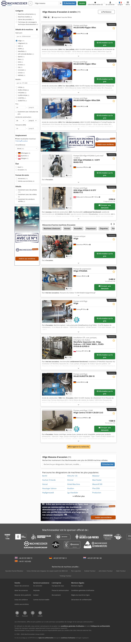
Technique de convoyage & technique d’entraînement (28, 23)
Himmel (70, 480)
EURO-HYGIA (23, 90)
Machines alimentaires (27, 14)
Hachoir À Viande (49, 480)
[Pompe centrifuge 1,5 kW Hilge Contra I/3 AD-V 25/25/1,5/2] (57, 420)
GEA (20, 46)
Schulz (21, 73)
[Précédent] (44, 35)
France (21, 141)
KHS (20, 62)
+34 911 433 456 (25, 561)
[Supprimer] (61, 3)
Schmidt (22, 70)
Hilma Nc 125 (72, 476)
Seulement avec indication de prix (28, 113)
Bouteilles (78, 228)
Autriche (25, 156)
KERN (21, 49)
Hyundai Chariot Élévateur (14, 571)
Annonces (23, 178)
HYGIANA (22, 93)
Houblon (70, 488)
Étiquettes (104, 228)
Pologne (24, 158)
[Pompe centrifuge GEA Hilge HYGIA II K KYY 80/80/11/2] (57, 198)
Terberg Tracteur (65, 576)
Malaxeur (95, 476)
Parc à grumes (76, 571)
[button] (128, 3)
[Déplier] (78, 56)
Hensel (45, 484)
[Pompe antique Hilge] (57, 246)
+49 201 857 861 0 (60, 558)
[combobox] (27, 148)
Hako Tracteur (121, 571)
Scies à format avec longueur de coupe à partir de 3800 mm (47, 571)
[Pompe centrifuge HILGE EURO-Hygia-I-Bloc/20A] (57, 108)
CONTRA (22, 98)
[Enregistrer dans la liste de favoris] (113, 28)
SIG (20, 67)
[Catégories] (30, 3)
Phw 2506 (96, 488)
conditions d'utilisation (68, 638)
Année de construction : (23, 117)
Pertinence (106, 12)
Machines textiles (25, 17)
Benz (20, 59)
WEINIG (21, 75)
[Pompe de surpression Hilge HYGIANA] (57, 279)
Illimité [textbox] (20, 149)
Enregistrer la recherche (79, 447)
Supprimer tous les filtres (62, 17)
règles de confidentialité (45, 638)
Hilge (21, 41)
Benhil (21, 57)
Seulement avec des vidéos (27, 195)
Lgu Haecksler (72, 492)
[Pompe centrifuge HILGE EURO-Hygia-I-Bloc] (57, 35)
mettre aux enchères (105, 144)
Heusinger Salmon (49, 488)
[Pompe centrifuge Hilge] (57, 311)
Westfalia (22, 51)
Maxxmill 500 (97, 484)
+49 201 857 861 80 (94, 558)
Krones (21, 65)
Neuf (20, 167)
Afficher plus (79, 496)
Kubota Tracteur (89, 571)
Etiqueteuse (91, 228)
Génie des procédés (26, 19)
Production (96, 492)
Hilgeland (22, 43)
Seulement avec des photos (27, 191)
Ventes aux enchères (26, 181)
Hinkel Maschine (73, 484)
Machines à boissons (52, 228)
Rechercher (70, 3)
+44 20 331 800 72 (25, 558)
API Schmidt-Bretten (26, 54)
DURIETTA (22, 101)
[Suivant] (70, 35)
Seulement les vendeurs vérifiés (26, 200)
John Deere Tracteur (106, 571)
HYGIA (21, 87)
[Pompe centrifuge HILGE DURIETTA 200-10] (57, 384)
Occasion (22, 170)
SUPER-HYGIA (23, 95)
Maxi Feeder (97, 480)
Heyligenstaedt (48, 492)
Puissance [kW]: (20, 125)
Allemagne (25, 153)
